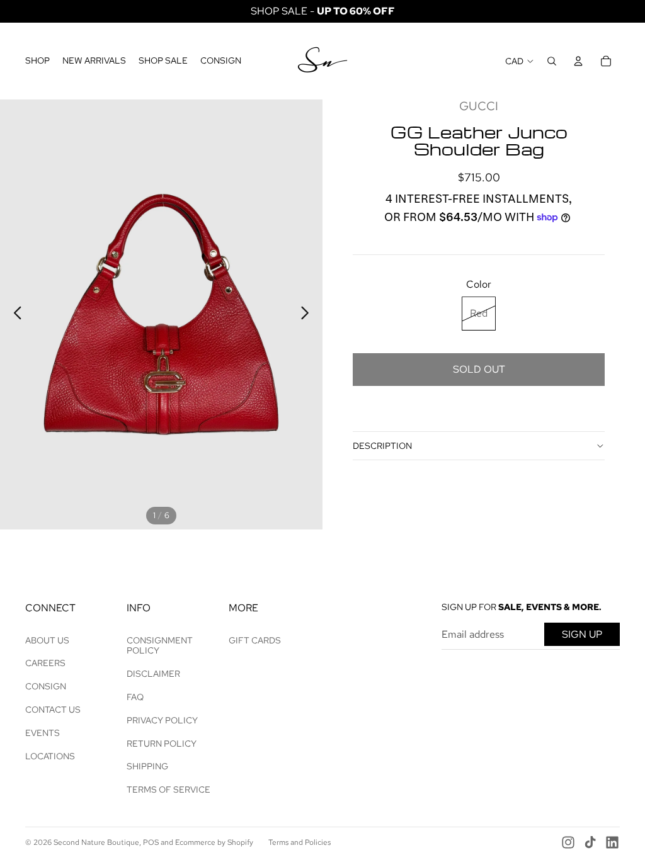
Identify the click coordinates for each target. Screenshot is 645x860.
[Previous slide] (14, 315)
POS (151, 842)
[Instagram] (568, 842)
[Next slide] (308, 315)
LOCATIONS (50, 756)
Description (382, 445)
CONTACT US (53, 709)
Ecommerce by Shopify (214, 842)
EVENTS (42, 732)
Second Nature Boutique (96, 842)
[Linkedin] (612, 842)
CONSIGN (45, 686)
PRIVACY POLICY (162, 720)
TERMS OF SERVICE (168, 789)
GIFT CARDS (255, 640)
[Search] (552, 61)
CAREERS (45, 663)
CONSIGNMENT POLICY (160, 646)
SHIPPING (147, 766)
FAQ (135, 697)
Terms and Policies (299, 842)
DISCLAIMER (153, 673)
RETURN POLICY (162, 743)
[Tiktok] (590, 842)
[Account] (578, 61)
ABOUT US (47, 640)
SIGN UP (582, 634)
